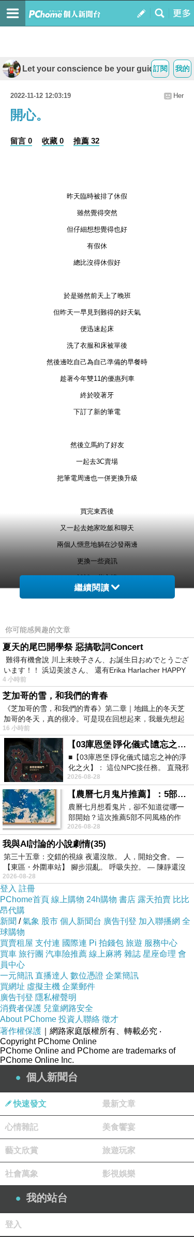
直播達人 (51, 975)
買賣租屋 (16, 943)
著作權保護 (20, 1031)
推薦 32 (86, 140)
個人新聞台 (80, 921)
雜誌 (132, 953)
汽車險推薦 (66, 953)
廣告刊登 (120, 921)
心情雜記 (21, 1126)
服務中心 (160, 943)
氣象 (31, 921)
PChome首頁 (24, 899)
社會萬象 (21, 1173)
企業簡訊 (122, 975)
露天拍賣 (154, 899)
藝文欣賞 (21, 1150)
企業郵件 (78, 986)
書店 (127, 899)
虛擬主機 (43, 986)
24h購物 (101, 899)
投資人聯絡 (79, 1019)
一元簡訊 (16, 975)
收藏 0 (53, 140)
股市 (49, 921)
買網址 (12, 986)
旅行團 (31, 953)
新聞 (8, 921)
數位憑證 (86, 975)
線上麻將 (105, 953)
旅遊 (134, 943)
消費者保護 (20, 1008)
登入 (8, 888)
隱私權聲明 (56, 997)
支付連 (47, 943)
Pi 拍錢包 (106, 943)
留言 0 (21, 140)
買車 (8, 953)
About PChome (28, 1019)
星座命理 (159, 953)
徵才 (110, 1019)
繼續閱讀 (92, 587)
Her (178, 95)
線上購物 (67, 899)
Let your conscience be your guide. (91, 68)
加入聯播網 (159, 921)
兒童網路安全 (68, 1008)
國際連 (74, 943)
